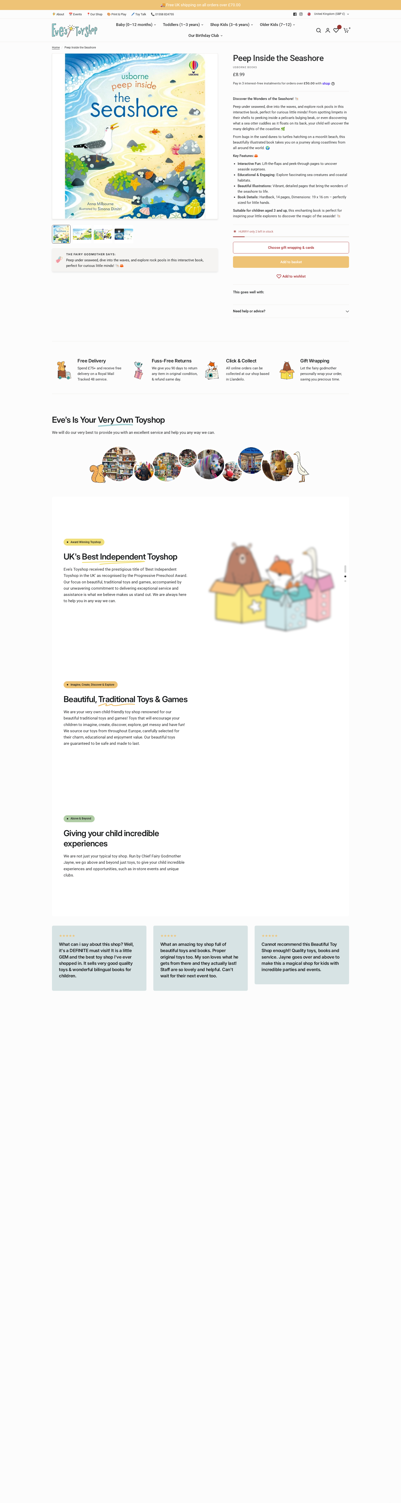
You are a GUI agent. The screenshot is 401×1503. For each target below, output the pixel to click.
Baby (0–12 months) (134, 24)
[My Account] (327, 30)
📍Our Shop (94, 14)
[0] (345, 30)
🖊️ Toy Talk (138, 14)
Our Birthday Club (203, 35)
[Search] (318, 30)
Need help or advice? (249, 311)
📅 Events (75, 14)
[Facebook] (295, 14)
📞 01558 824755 (162, 14)
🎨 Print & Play (116, 14)
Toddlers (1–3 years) (181, 24)
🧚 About (58, 14)
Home (56, 47)
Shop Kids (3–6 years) (229, 24)
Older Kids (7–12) (275, 24)
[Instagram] (301, 14)
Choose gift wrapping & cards (291, 248)
